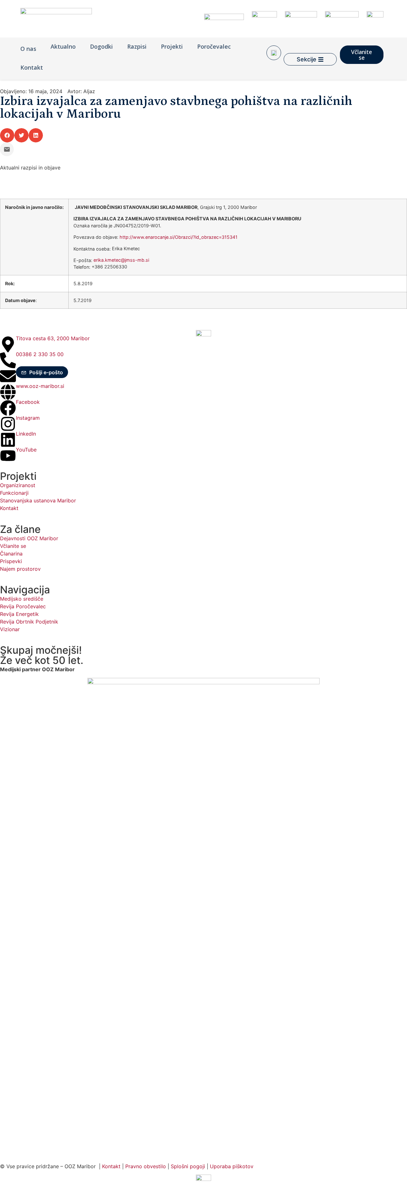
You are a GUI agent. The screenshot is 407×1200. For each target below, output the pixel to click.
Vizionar (10, 629)
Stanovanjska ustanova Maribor (38, 500)
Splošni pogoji (188, 1166)
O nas (28, 48)
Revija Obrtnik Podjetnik (29, 621)
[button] (7, 135)
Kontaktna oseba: (92, 249)
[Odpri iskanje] (273, 52)
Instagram (28, 418)
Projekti (172, 46)
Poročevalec (214, 46)
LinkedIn (26, 434)
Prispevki (11, 561)
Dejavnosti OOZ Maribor (30, 538)
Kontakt (31, 67)
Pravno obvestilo (145, 1166)
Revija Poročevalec (23, 606)
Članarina (11, 553)
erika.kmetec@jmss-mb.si (121, 260)
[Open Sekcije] (321, 59)
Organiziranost (17, 485)
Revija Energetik (19, 614)
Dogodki (101, 46)
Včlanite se (13, 546)
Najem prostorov (20, 569)
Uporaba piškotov (232, 1166)
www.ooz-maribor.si (40, 386)
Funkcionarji (14, 493)
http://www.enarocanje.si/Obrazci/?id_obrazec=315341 (179, 237)
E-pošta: (82, 260)
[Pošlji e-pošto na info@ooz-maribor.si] (7, 149)
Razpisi (137, 46)
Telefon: (81, 267)
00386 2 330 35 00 (40, 354)
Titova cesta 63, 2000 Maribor (53, 338)
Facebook (28, 402)
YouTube (26, 449)
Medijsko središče (21, 599)
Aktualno (63, 46)
